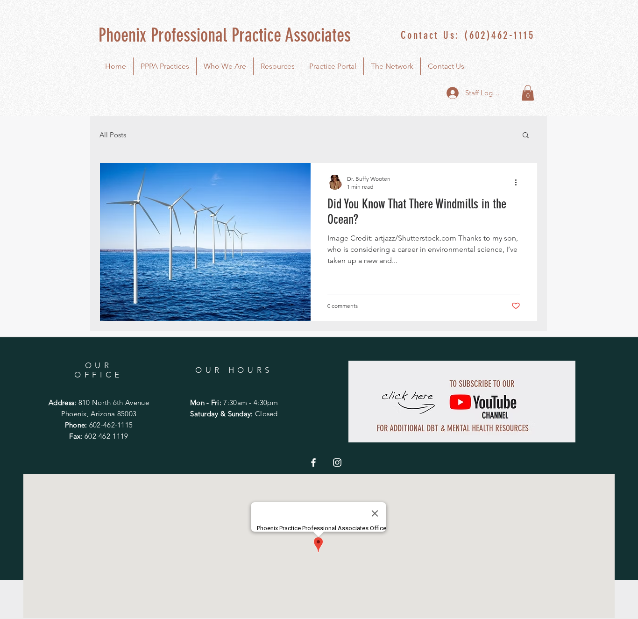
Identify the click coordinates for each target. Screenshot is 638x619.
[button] (527, 92)
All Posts (112, 134)
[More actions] (519, 182)
